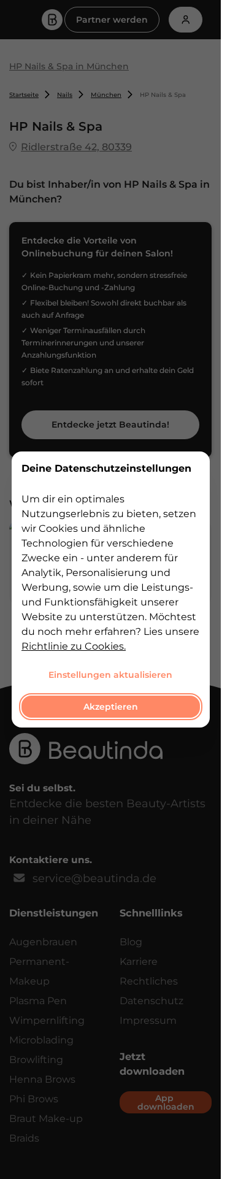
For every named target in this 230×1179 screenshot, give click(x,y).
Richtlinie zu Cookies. (73, 646)
